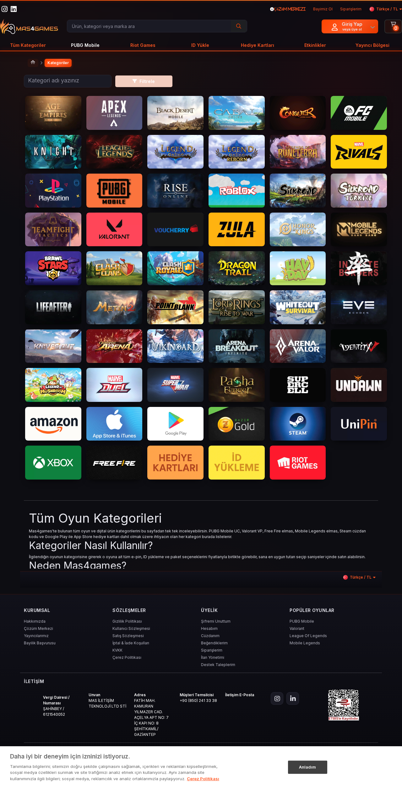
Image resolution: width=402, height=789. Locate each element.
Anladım (307, 766)
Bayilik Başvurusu (40, 643)
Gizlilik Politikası (127, 621)
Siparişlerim (211, 650)
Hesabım (209, 628)
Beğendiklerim (214, 643)
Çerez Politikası (126, 657)
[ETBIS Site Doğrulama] (343, 705)
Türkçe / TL (387, 9)
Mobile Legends (305, 643)
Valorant (297, 628)
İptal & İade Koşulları (130, 643)
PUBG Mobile (302, 621)
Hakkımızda (35, 621)
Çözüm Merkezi (38, 628)
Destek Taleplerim (218, 664)
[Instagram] (277, 698)
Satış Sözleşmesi (128, 635)
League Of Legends (308, 635)
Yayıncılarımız (36, 635)
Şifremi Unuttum (216, 621)
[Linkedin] (292, 698)
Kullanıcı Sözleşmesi (131, 628)
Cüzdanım (210, 635)
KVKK (117, 650)
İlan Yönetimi (212, 657)
